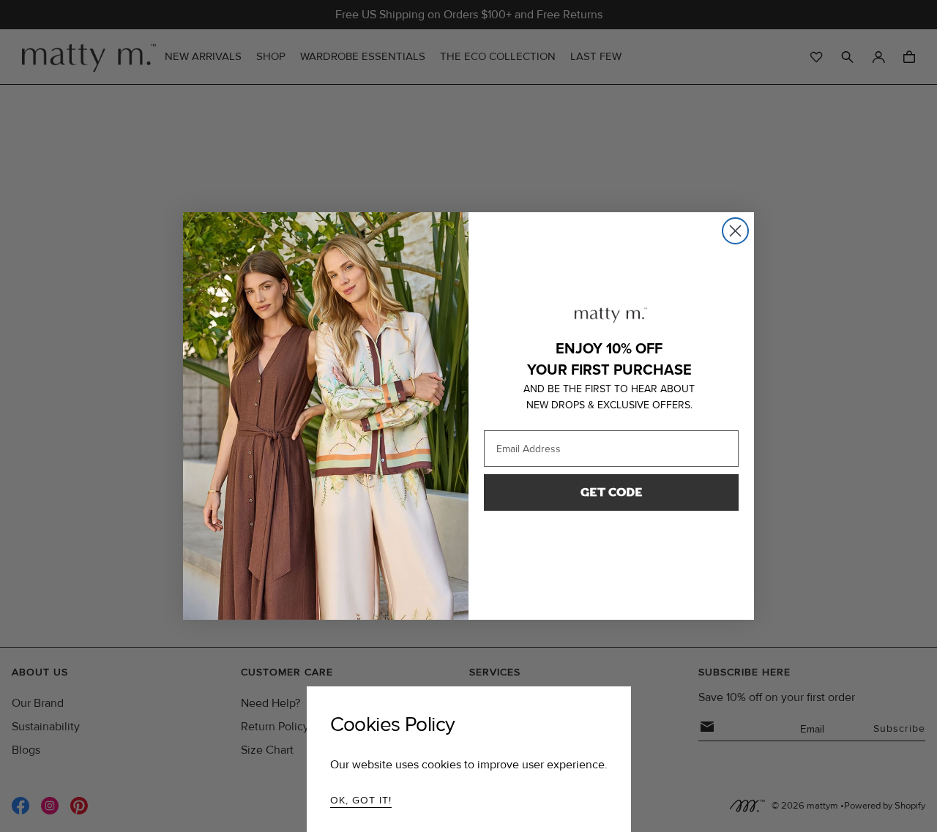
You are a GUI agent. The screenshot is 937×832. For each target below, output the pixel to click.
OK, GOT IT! (361, 800)
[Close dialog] (735, 231)
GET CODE (612, 492)
